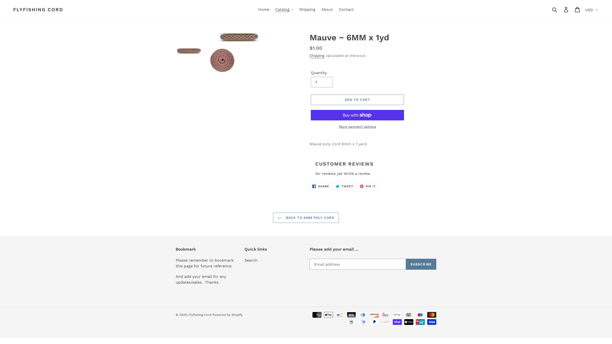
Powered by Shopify (228, 315)
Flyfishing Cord (38, 9)
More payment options (357, 127)
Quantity (319, 72)
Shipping (317, 56)
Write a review (357, 173)
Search (251, 260)
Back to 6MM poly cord (310, 218)
